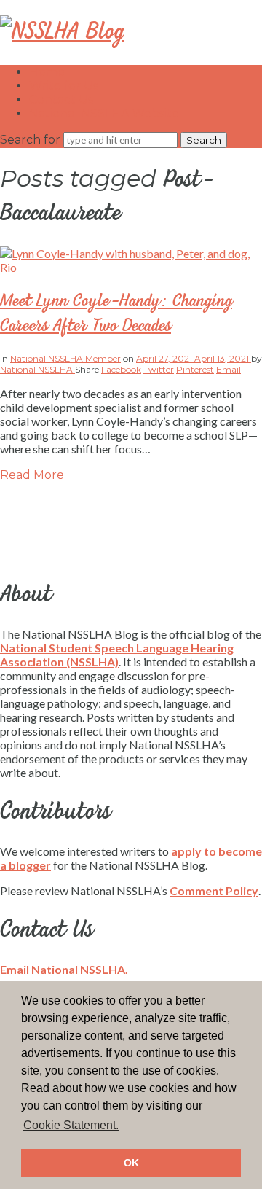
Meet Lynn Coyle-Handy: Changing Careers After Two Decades (116, 313)
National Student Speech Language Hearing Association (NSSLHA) (117, 654)
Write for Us (63, 86)
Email (228, 369)
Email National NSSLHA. (64, 969)
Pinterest (195, 369)
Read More (32, 475)
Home (47, 72)
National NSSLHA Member (65, 358)
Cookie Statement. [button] (71, 1125)
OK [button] (131, 1163)
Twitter (158, 369)
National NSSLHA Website (104, 113)
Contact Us (61, 99)
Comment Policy (214, 890)
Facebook (121, 369)
